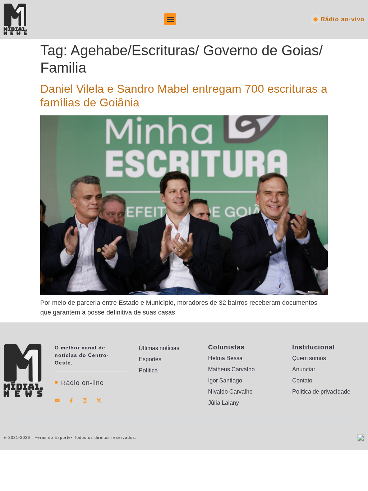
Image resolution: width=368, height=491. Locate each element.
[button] (170, 19)
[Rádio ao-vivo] (315, 19)
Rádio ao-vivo (342, 19)
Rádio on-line (82, 382)
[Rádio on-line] (56, 382)
